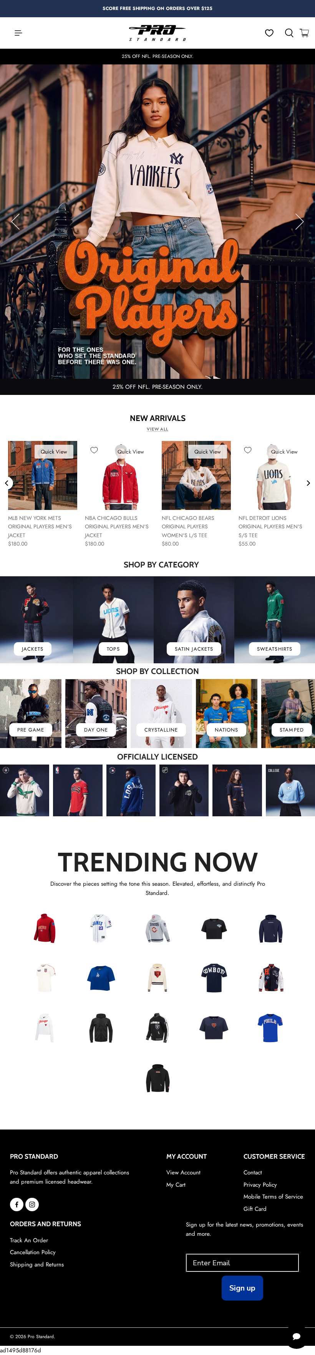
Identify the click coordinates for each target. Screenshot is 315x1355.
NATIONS (226, 729)
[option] (157, 9)
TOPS (113, 649)
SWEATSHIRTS (274, 649)
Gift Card (255, 1209)
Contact (253, 1172)
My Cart (176, 1185)
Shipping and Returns (37, 1264)
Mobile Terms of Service (273, 1196)
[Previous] (15, 221)
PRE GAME (30, 729)
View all (157, 429)
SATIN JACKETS (194, 649)
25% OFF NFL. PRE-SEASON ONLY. (158, 387)
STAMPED (291, 729)
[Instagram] (32, 1204)
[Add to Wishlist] (17, 450)
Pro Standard (41, 1336)
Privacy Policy (260, 1185)
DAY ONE (96, 729)
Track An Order (29, 1240)
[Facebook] (16, 1204)
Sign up (242, 1288)
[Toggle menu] (14, 33)
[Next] (299, 221)
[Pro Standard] (157, 33)
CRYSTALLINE (161, 729)
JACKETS (32, 649)
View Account (183, 1172)
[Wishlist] (269, 33)
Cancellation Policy (33, 1252)
